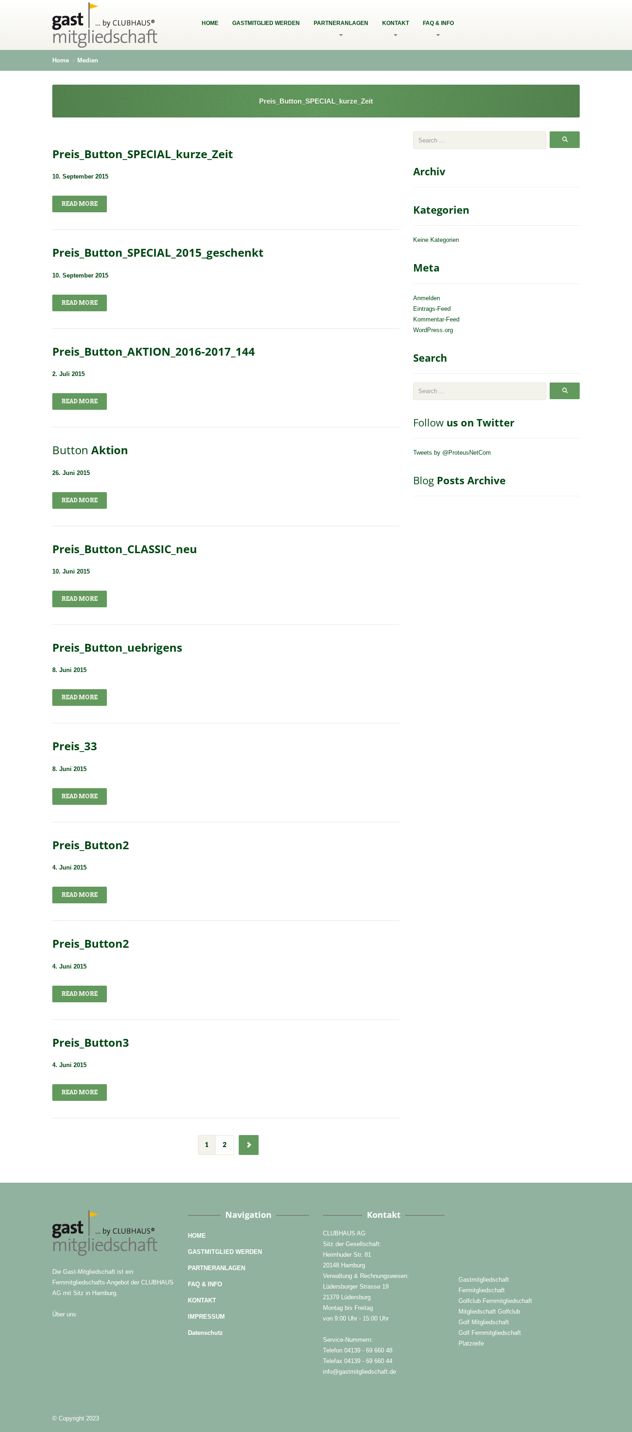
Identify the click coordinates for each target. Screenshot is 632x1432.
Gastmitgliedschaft (484, 1279)
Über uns (64, 1314)
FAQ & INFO (438, 23)
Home (60, 60)
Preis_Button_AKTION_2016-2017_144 (153, 351)
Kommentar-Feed (436, 319)
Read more (80, 203)
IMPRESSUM (206, 1316)
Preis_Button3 (90, 1042)
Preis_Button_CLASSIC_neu (124, 548)
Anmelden (426, 298)
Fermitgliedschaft (482, 1290)
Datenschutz (205, 1332)
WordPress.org (433, 330)
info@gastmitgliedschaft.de (359, 1371)
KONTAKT (395, 23)
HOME (210, 23)
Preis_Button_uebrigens (117, 647)
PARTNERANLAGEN (341, 23)
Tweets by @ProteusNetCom (452, 452)
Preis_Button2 (90, 844)
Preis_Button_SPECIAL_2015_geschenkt (157, 252)
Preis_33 (74, 745)
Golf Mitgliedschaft (484, 1322)
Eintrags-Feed (432, 308)
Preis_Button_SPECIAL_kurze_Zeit (142, 153)
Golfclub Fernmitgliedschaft (495, 1300)
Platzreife (471, 1343)
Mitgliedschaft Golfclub (489, 1311)
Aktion (90, 449)
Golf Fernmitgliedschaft (490, 1332)
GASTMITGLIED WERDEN (266, 23)
